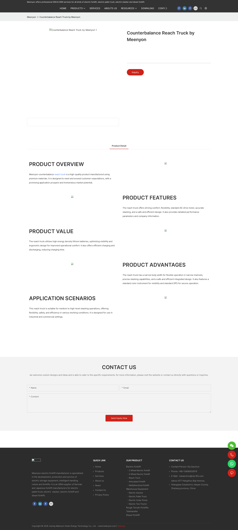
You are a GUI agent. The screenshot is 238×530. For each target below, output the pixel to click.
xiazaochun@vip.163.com (191, 476)
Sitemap (121, 526)
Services (99, 476)
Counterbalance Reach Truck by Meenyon (60, 17)
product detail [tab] (119, 145)
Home (98, 466)
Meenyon (31, 17)
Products (99, 471)
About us (99, 480)
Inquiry (135, 72)
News (98, 485)
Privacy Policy (102, 494)
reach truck (59, 174)
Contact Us (100, 490)
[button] (166, 8)
